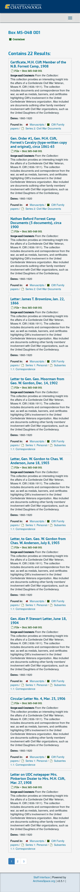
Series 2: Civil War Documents (43, 128)
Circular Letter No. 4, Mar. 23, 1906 (37, 698)
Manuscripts (37, 124)
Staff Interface (41, 877)
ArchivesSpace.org (44, 881)
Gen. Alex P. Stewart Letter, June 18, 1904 (38, 620)
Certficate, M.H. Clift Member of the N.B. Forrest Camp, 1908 (38, 64)
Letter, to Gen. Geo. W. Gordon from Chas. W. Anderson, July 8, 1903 (38, 540)
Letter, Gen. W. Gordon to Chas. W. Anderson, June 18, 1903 (36, 460)
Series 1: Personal (36, 365)
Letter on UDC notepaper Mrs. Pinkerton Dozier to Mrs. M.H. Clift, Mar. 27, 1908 (37, 778)
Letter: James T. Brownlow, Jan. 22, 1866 (37, 301)
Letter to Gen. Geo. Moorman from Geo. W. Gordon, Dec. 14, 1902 (37, 380)
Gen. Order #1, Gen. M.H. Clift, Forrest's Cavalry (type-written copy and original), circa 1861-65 (38, 142)
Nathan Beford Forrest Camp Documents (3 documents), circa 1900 (35, 222)
